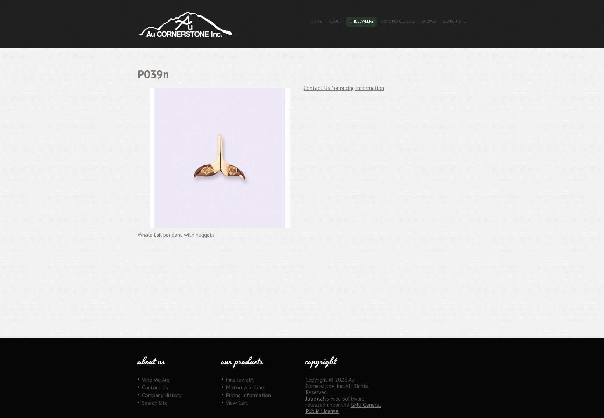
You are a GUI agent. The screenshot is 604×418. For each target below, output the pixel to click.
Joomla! (314, 398)
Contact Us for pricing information (344, 87)
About (335, 21)
